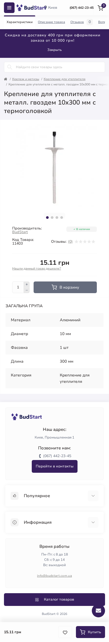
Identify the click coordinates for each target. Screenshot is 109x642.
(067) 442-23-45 (82, 8)
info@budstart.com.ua (54, 576)
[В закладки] (65, 632)
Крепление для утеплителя (64, 79)
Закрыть (54, 49)
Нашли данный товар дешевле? (36, 269)
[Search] (10, 67)
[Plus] (27, 284)
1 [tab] (47, 217)
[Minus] (27, 290)
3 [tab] (57, 217)
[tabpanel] (54, 166)
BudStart (20, 232)
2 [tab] (52, 217)
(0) (70, 242)
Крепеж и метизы (25, 79)
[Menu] (9, 7)
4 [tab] (61, 217)
